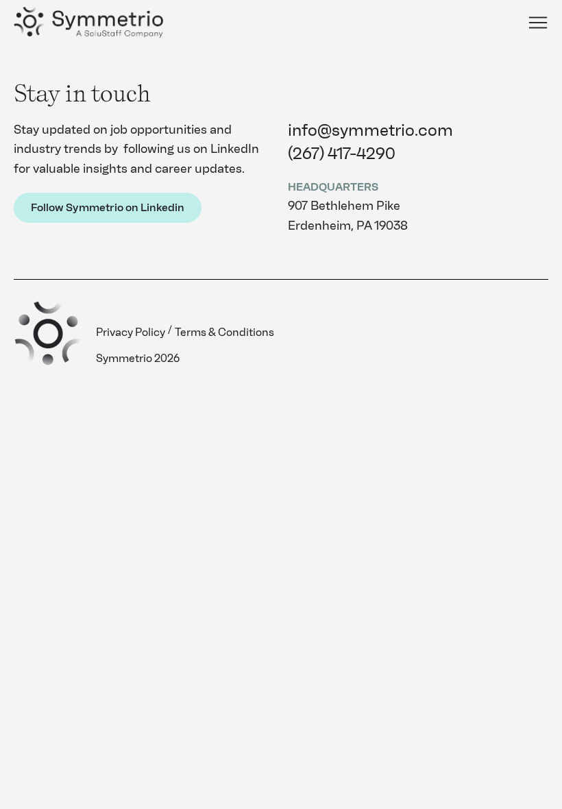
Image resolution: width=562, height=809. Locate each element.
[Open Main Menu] (538, 22)
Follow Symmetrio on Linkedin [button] (107, 207)
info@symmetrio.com (370, 130)
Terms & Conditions (224, 332)
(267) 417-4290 (341, 153)
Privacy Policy (130, 332)
